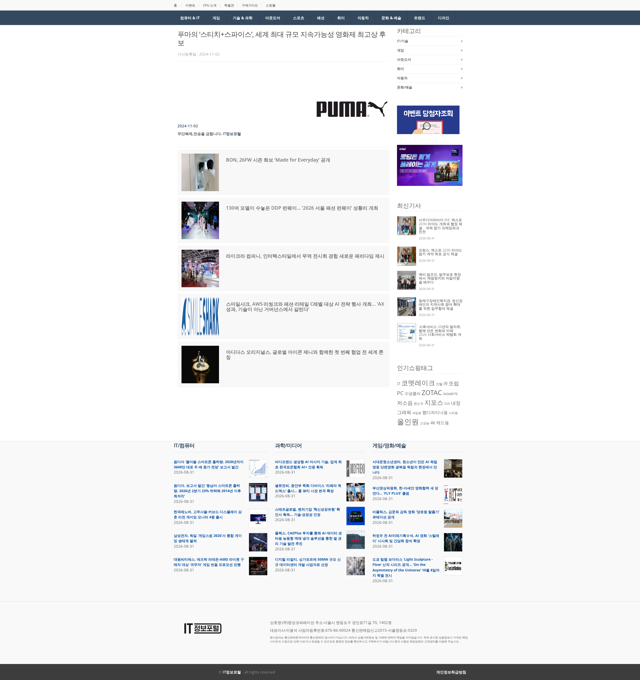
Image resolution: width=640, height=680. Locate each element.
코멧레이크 (418, 382)
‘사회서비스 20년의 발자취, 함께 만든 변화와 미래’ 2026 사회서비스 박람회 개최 (440, 332)
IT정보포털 (232, 671)
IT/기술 (402, 41)
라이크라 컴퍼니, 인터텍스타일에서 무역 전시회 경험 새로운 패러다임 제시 (305, 256)
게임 (216, 17)
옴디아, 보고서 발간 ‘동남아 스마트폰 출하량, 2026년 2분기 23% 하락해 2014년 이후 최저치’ (207, 491)
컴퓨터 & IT (190, 17)
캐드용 (442, 423)
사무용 (453, 413)
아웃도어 (272, 17)
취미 (341, 17)
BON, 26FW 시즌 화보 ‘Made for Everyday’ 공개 (278, 160)
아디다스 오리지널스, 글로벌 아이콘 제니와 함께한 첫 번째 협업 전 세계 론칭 (305, 355)
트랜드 (419, 17)
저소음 (405, 402)
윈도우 (419, 403)
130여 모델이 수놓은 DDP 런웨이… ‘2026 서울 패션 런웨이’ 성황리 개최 (302, 208)
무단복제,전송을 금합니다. (200, 133)
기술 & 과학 (242, 17)
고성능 (425, 423)
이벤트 (190, 5)
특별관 (229, 5)
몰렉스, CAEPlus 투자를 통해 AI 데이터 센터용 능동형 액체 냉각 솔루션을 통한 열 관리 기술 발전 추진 (308, 538)
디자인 (443, 17)
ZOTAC (432, 392)
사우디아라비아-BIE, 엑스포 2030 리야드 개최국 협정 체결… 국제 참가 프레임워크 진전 (440, 225)
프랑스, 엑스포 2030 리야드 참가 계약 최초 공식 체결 (440, 252)
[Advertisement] (269, 79)
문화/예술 (404, 87)
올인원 (408, 422)
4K (432, 423)
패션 (320, 17)
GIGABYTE (450, 394)
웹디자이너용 (435, 412)
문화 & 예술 (391, 17)
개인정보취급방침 (451, 671)
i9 (446, 383)
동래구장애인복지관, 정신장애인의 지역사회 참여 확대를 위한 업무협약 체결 (440, 304)
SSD (447, 404)
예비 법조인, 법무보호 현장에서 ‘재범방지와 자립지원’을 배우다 (440, 278)
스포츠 (298, 17)
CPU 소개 (209, 5)
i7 (398, 384)
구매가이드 (250, 5)
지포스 (433, 402)
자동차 (363, 17)
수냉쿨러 (412, 393)
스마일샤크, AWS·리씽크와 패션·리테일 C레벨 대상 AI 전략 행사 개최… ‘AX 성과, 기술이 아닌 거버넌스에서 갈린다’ (305, 306)
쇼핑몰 (271, 5)
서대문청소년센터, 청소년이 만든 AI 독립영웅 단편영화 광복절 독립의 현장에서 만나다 (404, 467)
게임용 (416, 413)
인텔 (439, 384)
